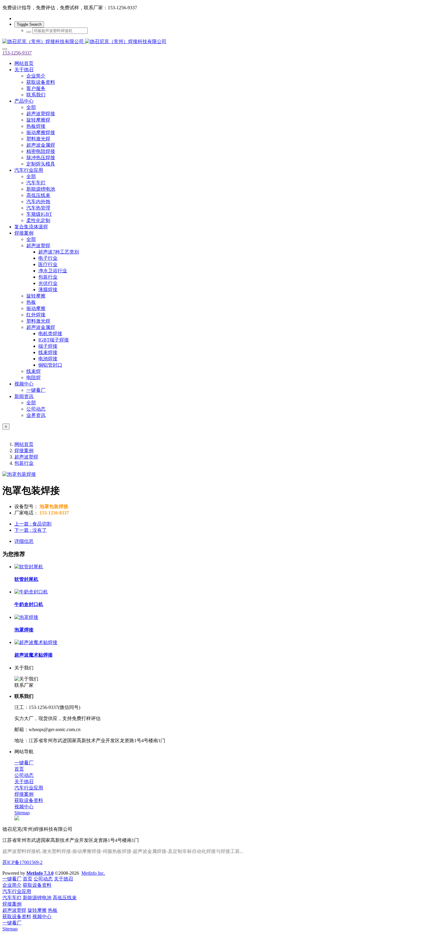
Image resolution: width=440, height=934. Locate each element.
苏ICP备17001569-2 (22, 862)
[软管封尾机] (28, 566)
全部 (31, 107)
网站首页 (24, 63)
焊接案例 (24, 450)
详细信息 (24, 541)
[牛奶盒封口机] (31, 591)
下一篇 (30, 530)
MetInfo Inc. (93, 873)
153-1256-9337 (17, 52)
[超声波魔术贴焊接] (35, 642)
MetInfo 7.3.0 (40, 873)
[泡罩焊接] (26, 617)
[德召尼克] (220, 42)
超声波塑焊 (26, 456)
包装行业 (24, 463)
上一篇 (32, 523)
